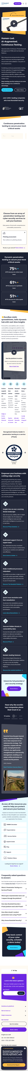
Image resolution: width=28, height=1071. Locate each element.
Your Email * (6, 989)
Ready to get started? (13, 248)
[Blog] (5, 847)
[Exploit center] (5, 842)
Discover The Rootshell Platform (12, 584)
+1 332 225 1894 (9, 1040)
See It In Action (14, 1024)
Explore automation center (10, 420)
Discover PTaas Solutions (10, 527)
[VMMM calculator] (5, 824)
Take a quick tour (14, 366)
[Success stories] (5, 835)
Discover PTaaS (7, 642)
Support (8, 852)
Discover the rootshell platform (12, 670)
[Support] (5, 852)
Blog (7, 847)
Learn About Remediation (10, 613)
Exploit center (11, 841)
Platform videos (12, 858)
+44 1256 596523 (9, 1038)
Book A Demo (14, 866)
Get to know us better (9, 555)
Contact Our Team (10, 883)
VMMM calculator (12, 824)
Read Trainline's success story (12, 767)
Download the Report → (14, 1065)
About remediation (17, 420)
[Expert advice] (5, 830)
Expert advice (11, 830)
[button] (23, 3)
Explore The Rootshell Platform (10, 199)
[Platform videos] (5, 857)
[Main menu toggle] (26, 3)
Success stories (12, 836)
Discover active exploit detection (3, 418)
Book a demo (17, 3)
